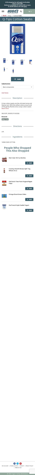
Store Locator (14, 466)
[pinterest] (20, 463)
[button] (4, 60)
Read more (5, 108)
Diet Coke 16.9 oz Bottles (17, 158)
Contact (21, 466)
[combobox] (17, 87)
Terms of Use (18, 467)
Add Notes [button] (5, 93)
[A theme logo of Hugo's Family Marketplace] (13, 11)
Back (4, 16)
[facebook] (14, 463)
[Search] (21, 10)
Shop (9, 16)
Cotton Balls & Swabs (20, 16)
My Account (5, 466)
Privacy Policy (29, 466)
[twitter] (17, 463)
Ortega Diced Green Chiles (17, 194)
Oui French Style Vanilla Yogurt (19, 205)
